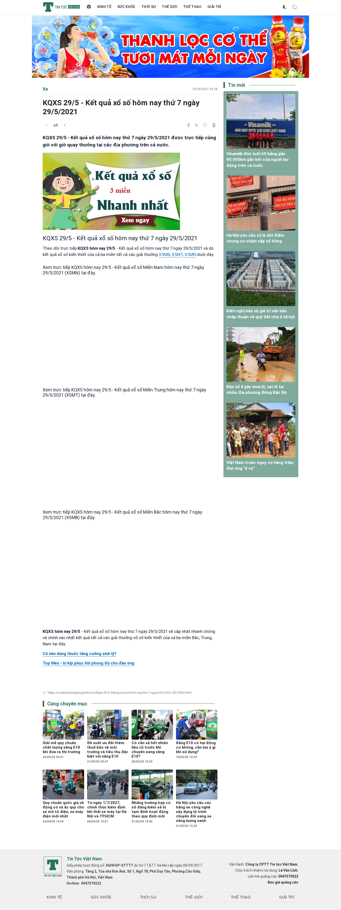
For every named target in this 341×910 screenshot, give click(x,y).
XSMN (190, 254)
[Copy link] (204, 125)
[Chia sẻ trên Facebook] (188, 125)
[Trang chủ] (88, 7)
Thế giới (169, 7)
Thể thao (192, 7)
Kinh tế (104, 7)
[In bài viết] (213, 125)
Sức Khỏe (126, 7)
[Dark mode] (284, 7)
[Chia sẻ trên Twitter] (196, 125)
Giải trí (214, 7)
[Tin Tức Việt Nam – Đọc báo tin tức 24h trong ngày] (61, 7)
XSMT (177, 254)
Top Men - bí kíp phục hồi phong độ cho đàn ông (88, 663)
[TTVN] (53, 866)
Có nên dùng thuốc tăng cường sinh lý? (79, 653)
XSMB (164, 254)
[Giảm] (47, 125)
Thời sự (148, 7)
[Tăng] (65, 125)
